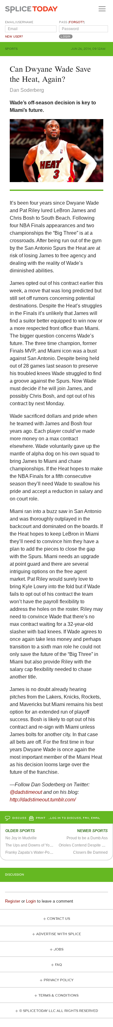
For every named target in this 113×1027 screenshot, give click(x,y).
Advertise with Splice (58, 934)
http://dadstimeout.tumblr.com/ (43, 799)
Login (31, 901)
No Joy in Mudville (21, 838)
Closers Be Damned (90, 852)
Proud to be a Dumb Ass (87, 838)
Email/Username (19, 22)
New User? (14, 37)
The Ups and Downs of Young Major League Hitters (49, 845)
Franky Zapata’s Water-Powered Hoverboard (43, 852)
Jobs (58, 949)
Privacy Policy (58, 980)
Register (12, 901)
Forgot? (76, 22)
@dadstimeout (26, 792)
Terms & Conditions (58, 995)
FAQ (58, 964)
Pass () (72, 22)
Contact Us (58, 918)
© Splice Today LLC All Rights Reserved (58, 1011)
